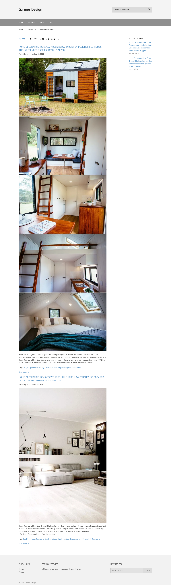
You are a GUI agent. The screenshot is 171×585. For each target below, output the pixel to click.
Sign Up (148, 571)
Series (78, 367)
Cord (25, 539)
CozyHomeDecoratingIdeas (55, 539)
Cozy (25, 367)
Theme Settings (75, 569)
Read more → (24, 372)
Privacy (21, 572)
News (30, 29)
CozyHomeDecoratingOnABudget (57, 367)
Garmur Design (30, 583)
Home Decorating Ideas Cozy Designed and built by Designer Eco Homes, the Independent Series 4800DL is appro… (60, 48)
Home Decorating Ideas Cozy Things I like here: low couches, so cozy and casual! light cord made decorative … (61, 378)
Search (21, 569)
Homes (73, 367)
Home (21, 22)
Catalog (32, 22)
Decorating (96, 539)
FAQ (51, 22)
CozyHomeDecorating (35, 367)
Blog (42, 22)
